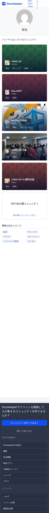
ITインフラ (17, 68)
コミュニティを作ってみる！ (24, 422)
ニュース (7, 475)
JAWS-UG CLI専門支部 (22, 179)
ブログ (6, 481)
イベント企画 (9, 502)
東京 (7, 68)
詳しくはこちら (24, 430)
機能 (5, 451)
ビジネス (31, 241)
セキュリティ (25, 127)
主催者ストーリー (11, 469)
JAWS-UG (16, 61)
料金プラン (8, 463)
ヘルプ (6, 496)
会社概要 (7, 457)
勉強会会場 (8, 508)
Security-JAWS (19, 120)
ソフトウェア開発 (10, 241)
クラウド (7, 236)
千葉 (7, 157)
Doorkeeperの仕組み (12, 445)
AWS (26, 68)
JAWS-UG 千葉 (19, 150)
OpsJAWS (16, 91)
